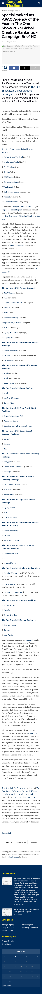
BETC (5, 312)
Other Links (6, 944)
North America (9, 625)
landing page (14, 857)
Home (4, 11)
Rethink (6, 355)
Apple (6, 373)
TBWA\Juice (8, 177)
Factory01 (7, 471)
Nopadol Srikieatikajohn (12, 209)
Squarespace (8, 383)
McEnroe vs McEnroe (13, 592)
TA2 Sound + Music (11, 484)
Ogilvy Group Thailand (13, 157)
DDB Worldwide (10, 517)
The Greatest (10, 584)
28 (37, 977)
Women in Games (10, 421)
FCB (5, 297)
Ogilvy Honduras (10, 332)
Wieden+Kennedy (10, 317)
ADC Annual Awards (19, 791)
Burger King (8, 403)
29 (4, 982)
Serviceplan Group (11, 540)
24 (15, 977)
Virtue (6, 327)
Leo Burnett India (11, 162)
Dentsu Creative (11, 201)
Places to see (7, 931)
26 (26, 977)
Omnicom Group (10, 553)
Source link (6, 833)
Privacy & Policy (8, 941)
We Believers (8, 360)
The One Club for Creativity (13, 788)
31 (15, 982)
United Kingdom (10, 615)
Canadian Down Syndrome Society (18, 426)
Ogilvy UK (8, 337)
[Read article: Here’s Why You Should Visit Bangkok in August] (7, 912)
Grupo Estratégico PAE (13, 416)
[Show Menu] (3, 3)
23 (10, 977)
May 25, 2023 (11, 42)
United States (9, 605)
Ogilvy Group (9, 507)
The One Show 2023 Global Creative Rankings (21, 91)
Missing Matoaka (17, 245)
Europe (6, 630)
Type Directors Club (24, 794)
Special (6, 196)
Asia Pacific (8, 635)
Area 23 (6, 307)
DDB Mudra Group (11, 192)
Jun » (9, 986)
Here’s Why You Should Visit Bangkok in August (26, 910)
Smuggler (7, 461)
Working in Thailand (13, 11)
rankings (29, 640)
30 (10, 982)
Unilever (7, 443)
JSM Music (7, 489)
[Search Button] (39, 3)
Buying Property (8, 925)
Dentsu (6, 172)
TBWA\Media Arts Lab (12, 302)
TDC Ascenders (19, 797)
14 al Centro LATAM (12, 466)
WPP (5, 558)
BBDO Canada (9, 292)
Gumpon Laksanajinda (21, 206)
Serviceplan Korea (11, 182)
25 (21, 977)
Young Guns (32, 797)
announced (32, 733)
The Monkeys (9, 167)
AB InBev (7, 439)
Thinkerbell (8, 187)
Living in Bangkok (8, 928)
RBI (5, 448)
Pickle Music (9, 494)
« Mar (4, 986)
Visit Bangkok (27, 925)
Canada (6, 610)
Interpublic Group (11, 563)
